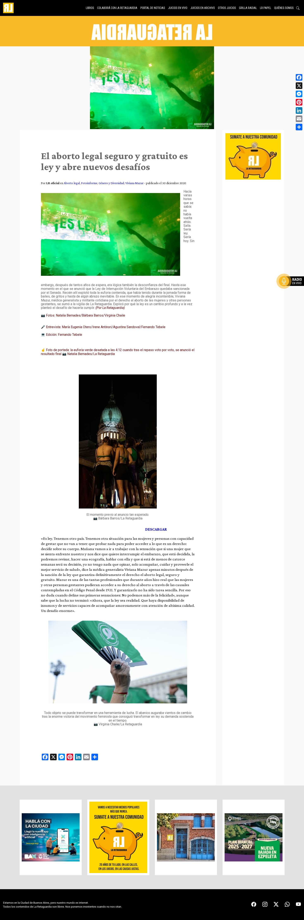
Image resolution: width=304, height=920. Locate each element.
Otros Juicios (227, 8)
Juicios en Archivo (202, 8)
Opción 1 (292, 288)
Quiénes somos (284, 8)
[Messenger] (299, 94)
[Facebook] (299, 77)
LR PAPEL (265, 8)
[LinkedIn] (299, 110)
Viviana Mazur (134, 183)
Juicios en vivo (177, 8)
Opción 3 (292, 291)
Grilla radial (248, 8)
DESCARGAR (156, 529)
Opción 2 (292, 289)
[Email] (299, 119)
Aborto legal (72, 183)
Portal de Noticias (152, 8)
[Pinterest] (299, 102)
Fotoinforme (89, 183)
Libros (90, 8)
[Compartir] (299, 127)
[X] (299, 86)
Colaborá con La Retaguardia (117, 8)
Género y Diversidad (111, 183)
